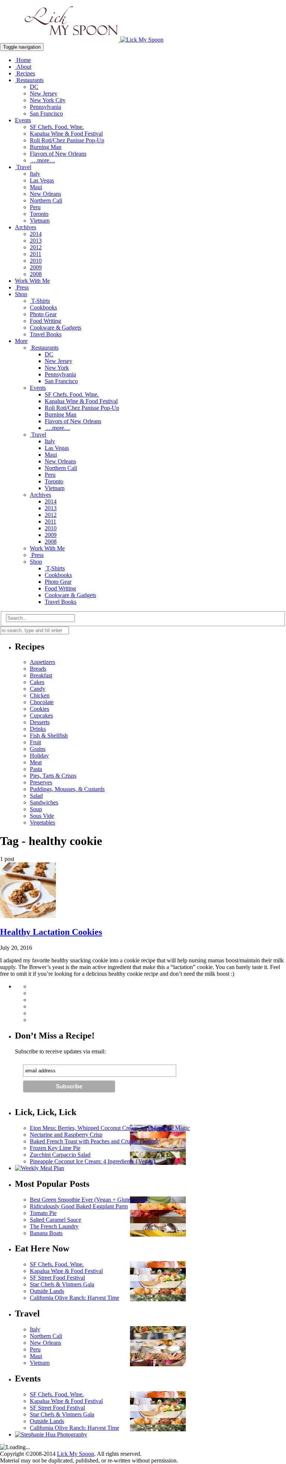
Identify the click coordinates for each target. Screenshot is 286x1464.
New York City (48, 100)
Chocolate (42, 702)
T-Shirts (40, 301)
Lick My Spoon (75, 1454)
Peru (35, 207)
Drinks (38, 729)
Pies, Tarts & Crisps (53, 776)
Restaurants (29, 80)
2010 (36, 261)
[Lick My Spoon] (81, 39)
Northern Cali (46, 200)
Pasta (36, 769)
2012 (36, 247)
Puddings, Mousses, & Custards (67, 789)
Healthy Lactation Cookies (51, 932)
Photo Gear (43, 314)
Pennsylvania (45, 107)
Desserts (40, 722)
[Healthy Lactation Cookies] (28, 916)
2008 (36, 274)
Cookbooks (43, 307)
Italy (35, 174)
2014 (36, 234)
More (21, 341)
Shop (21, 294)
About (23, 67)
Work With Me (32, 281)
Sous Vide (42, 816)
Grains (37, 749)
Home (23, 60)
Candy (37, 689)
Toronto (39, 214)
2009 (36, 267)
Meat (36, 762)
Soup (36, 809)
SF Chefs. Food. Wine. (57, 127)
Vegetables (42, 822)
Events (23, 120)
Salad (36, 796)
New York (57, 368)
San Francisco (46, 113)
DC (34, 87)
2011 (35, 254)
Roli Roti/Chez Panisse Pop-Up (67, 140)
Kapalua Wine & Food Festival (66, 133)
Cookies (39, 709)
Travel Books (45, 334)
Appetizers (42, 662)
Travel (23, 167)
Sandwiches (44, 802)
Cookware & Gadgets (55, 327)
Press (22, 287)
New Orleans (45, 194)
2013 (36, 240)
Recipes (25, 73)
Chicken (40, 695)
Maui (36, 187)
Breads (38, 668)
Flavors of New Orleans (58, 153)
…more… (42, 160)
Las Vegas (42, 180)
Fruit (35, 742)
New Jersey (43, 93)
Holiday (39, 755)
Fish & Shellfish (49, 735)
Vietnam (40, 220)
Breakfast (41, 675)
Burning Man (45, 147)
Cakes (37, 682)
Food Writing (45, 321)
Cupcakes (41, 715)
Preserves (41, 782)
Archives (25, 227)
